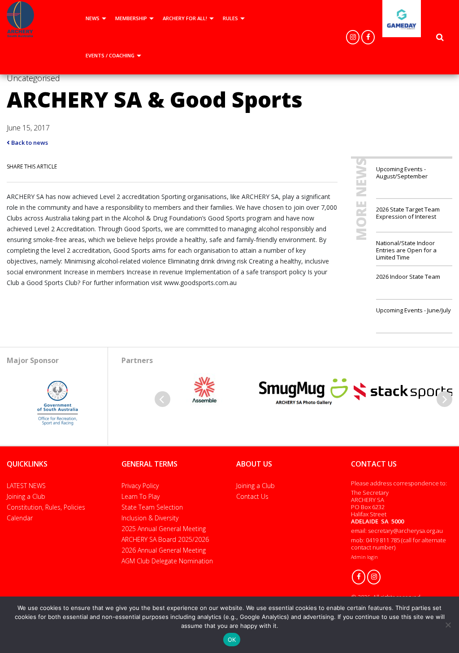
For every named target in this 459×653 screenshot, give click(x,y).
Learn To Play (140, 496)
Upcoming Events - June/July (413, 310)
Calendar (20, 518)
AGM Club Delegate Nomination (167, 561)
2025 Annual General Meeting (163, 528)
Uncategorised (33, 78)
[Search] (440, 37)
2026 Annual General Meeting (163, 550)
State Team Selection (152, 507)
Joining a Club (26, 496)
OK (232, 639)
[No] (447, 624)
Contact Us (252, 496)
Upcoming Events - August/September (402, 172)
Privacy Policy (140, 485)
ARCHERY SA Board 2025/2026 (165, 539)
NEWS (93, 18)
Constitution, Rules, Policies (46, 507)
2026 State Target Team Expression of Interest (408, 212)
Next (444, 399)
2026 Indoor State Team (408, 276)
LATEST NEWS (26, 485)
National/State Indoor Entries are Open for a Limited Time (406, 250)
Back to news (29, 142)
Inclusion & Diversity (149, 518)
